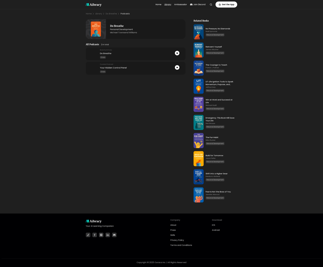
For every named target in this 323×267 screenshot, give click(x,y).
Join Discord (199, 4)
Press (173, 230)
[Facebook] (94, 235)
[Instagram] (101, 235)
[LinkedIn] (107, 235)
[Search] (210, 4)
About (173, 225)
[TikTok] (88, 235)
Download (217, 220)
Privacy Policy (177, 240)
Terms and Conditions (181, 245)
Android (216, 230)
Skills (172, 235)
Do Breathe (111, 13)
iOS (213, 225)
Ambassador (180, 4)
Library (167, 4)
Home (158, 4)
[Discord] (114, 235)
